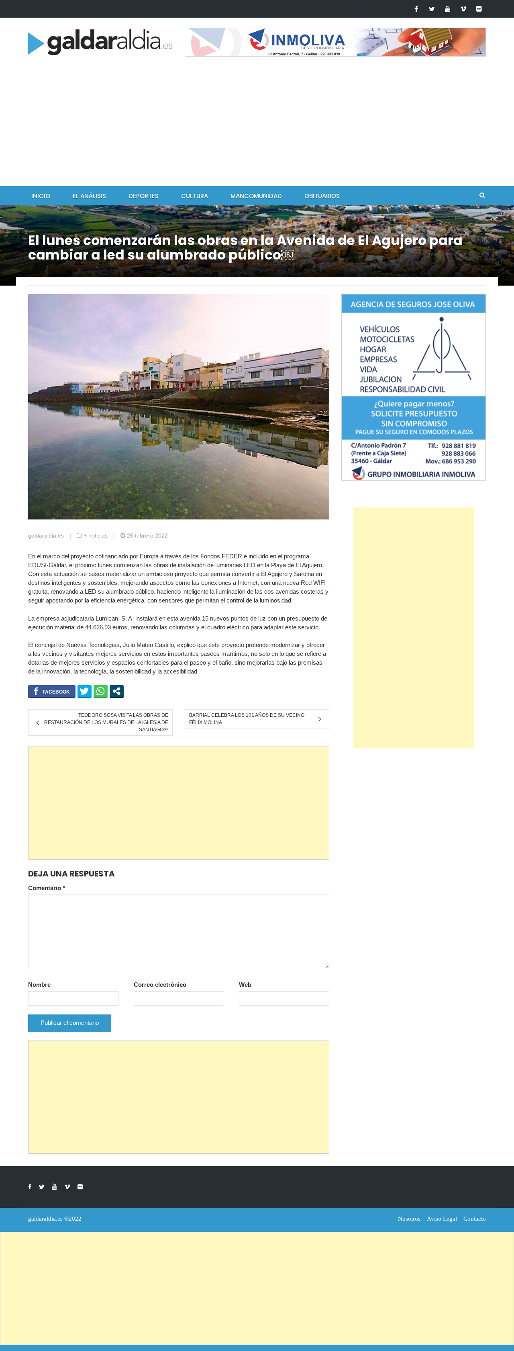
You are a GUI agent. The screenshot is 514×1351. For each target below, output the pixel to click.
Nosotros (409, 1218)
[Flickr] (479, 9)
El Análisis (89, 196)
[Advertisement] (257, 126)
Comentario (46, 887)
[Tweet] (85, 691)
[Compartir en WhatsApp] (101, 691)
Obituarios (322, 196)
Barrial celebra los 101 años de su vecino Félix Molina (246, 718)
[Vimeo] (463, 9)
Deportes (143, 196)
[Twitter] (432, 9)
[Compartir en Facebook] (51, 691)
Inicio (40, 196)
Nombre (39, 984)
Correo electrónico (160, 984)
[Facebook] (416, 9)
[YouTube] (448, 9)
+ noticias (96, 535)
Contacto (474, 1218)
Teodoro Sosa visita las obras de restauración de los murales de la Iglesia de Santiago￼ (106, 722)
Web (245, 984)
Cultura (194, 196)
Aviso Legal (442, 1218)
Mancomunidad (256, 196)
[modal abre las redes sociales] (117, 691)
